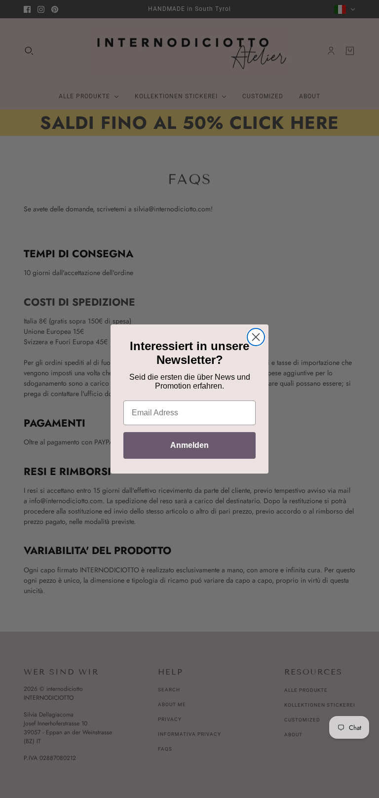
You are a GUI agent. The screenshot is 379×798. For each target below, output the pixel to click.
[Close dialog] (256, 337)
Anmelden (189, 445)
